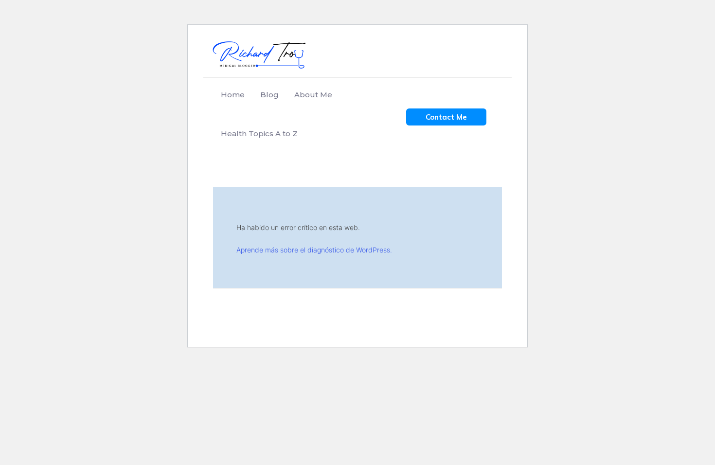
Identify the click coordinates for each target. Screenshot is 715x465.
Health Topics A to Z (259, 133)
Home (233, 94)
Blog (269, 94)
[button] (446, 116)
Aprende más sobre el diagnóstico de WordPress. (314, 250)
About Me (313, 94)
